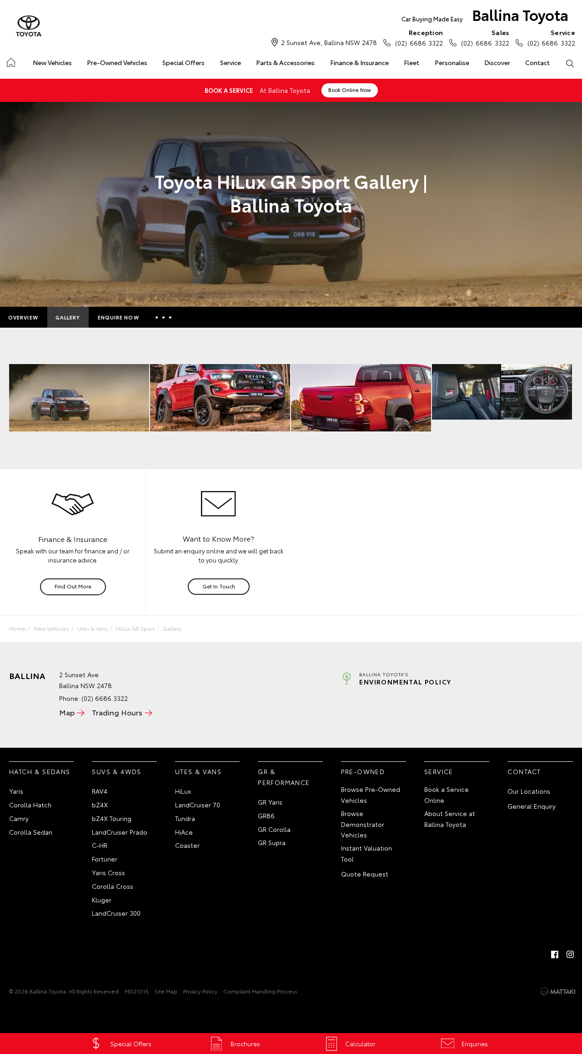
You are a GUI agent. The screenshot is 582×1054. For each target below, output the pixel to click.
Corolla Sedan (30, 831)
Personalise (452, 62)
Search (570, 62)
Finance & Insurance (359, 62)
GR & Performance (284, 777)
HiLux (183, 791)
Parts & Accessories (285, 62)
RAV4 (99, 791)
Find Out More (73, 586)
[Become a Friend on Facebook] (555, 954)
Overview (23, 317)
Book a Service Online (446, 795)
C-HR (99, 845)
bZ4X (100, 804)
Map (67, 712)
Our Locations (528, 791)
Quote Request (364, 873)
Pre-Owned (363, 771)
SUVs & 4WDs (116, 771)
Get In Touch (218, 586)
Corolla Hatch (30, 804)
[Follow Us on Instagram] (570, 954)
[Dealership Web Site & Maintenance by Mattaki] (558, 992)
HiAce (184, 831)
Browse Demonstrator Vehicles (362, 824)
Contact (537, 62)
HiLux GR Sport (135, 628)
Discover (497, 62)
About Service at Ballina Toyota (449, 819)
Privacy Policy (200, 991)
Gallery (67, 317)
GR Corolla (274, 829)
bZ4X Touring (111, 818)
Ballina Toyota (484, 14)
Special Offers (183, 62)
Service (230, 62)
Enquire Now (118, 317)
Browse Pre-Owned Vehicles (370, 795)
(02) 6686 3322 (419, 37)
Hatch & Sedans (39, 771)
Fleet (411, 62)
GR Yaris (270, 801)
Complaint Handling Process (260, 991)
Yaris (16, 791)
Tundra (185, 818)
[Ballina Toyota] (28, 26)
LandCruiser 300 (116, 912)
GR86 (266, 815)
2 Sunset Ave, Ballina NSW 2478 (329, 42)
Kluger (101, 899)
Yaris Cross (108, 872)
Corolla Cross (112, 886)
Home (10, 60)
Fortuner (104, 858)
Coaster (187, 845)
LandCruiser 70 (197, 804)
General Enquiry (531, 806)
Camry (19, 818)
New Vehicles (52, 62)
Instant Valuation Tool (366, 853)
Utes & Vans (92, 628)
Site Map (166, 991)
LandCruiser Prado (119, 831)
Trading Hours (117, 712)
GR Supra (272, 842)
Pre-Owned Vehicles (117, 62)
